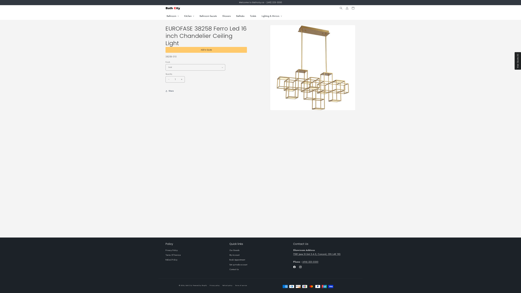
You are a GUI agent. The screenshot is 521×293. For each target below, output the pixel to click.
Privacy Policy (172, 250)
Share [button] (171, 91)
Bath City (189, 285)
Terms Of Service (173, 255)
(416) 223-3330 (310, 261)
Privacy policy (215, 285)
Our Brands (234, 250)
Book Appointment (237, 259)
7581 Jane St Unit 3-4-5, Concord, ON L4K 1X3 (316, 254)
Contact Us (234, 269)
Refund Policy (171, 259)
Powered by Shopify (200, 285)
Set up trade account (238, 264)
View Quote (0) (517, 61)
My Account (234, 255)
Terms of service (241, 285)
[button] (341, 8)
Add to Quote (206, 49)
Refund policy (227, 285)
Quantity (169, 74)
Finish (168, 62)
